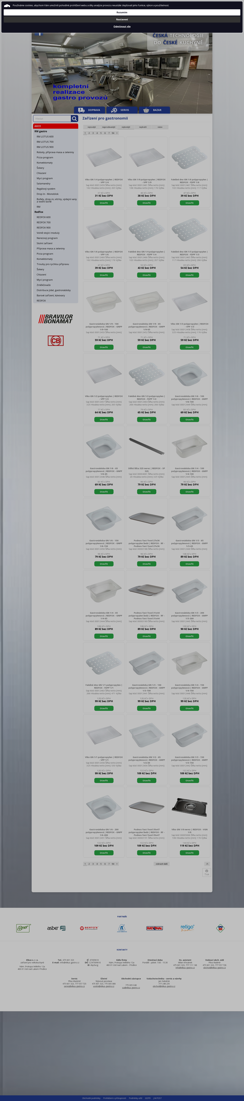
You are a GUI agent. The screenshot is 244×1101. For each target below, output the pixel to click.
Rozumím (122, 12)
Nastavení (122, 19)
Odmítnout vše (122, 26)
